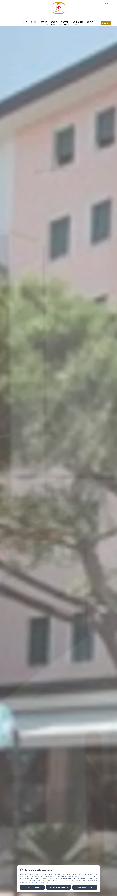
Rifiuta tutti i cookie (32, 887)
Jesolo (54, 22)
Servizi (44, 22)
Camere (34, 22)
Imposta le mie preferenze (59, 887)
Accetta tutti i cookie (84, 887)
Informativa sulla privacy (40, 882)
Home (24, 22)
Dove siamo (78, 22)
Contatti (91, 22)
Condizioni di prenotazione (64, 24)
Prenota (106, 23)
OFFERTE (44, 24)
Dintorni (65, 22)
